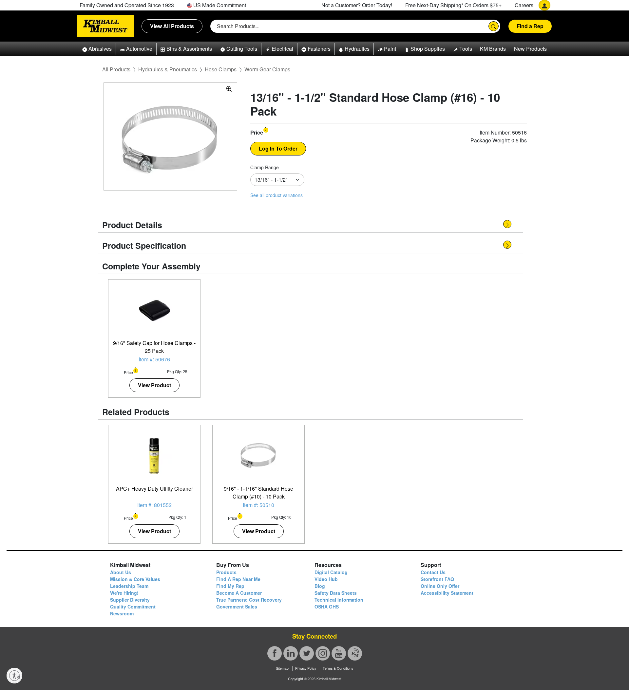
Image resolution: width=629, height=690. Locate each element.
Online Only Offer (440, 586)
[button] (97, 49)
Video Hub (326, 579)
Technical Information (338, 599)
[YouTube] (339, 653)
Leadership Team (129, 586)
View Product (154, 385)
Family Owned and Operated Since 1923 (127, 5)
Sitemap (282, 668)
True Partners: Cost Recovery (249, 599)
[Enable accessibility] (14, 675)
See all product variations (276, 195)
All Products (116, 69)
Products (226, 572)
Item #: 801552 (154, 505)
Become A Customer (239, 593)
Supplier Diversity (130, 599)
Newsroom (122, 613)
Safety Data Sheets (335, 593)
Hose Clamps (221, 69)
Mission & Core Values (135, 579)
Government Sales (236, 606)
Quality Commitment (133, 606)
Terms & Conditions (338, 668)
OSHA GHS (326, 606)
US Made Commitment (219, 5)
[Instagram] (322, 653)
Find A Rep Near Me (238, 579)
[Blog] (355, 653)
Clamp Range (264, 167)
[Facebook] (274, 653)
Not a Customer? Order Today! (356, 5)
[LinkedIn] (290, 653)
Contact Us (433, 572)
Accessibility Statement (447, 593)
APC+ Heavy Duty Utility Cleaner (154, 488)
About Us (120, 572)
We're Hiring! (124, 593)
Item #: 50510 (258, 505)
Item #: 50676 (154, 359)
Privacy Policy (305, 668)
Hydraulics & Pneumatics (167, 69)
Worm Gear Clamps (267, 69)
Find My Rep (230, 586)
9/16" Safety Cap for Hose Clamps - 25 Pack (154, 346)
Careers (524, 5)
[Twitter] (306, 653)
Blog (319, 586)
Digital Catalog (331, 572)
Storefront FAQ (437, 579)
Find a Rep (530, 26)
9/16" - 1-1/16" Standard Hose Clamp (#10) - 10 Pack (258, 492)
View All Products (172, 26)
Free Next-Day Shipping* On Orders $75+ (453, 5)
